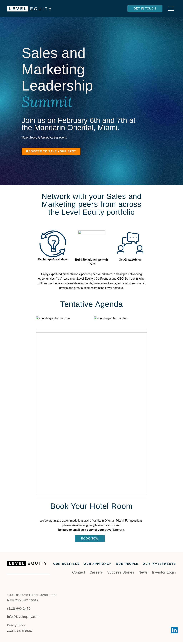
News (143, 572)
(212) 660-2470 (18, 608)
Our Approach (98, 563)
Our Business (66, 563)
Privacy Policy (16, 625)
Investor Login (164, 572)
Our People (127, 563)
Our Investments (159, 563)
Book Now (89, 538)
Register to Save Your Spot (51, 151)
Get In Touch (145, 8)
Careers (96, 572)
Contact (78, 572)
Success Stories (120, 572)
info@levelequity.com (23, 617)
